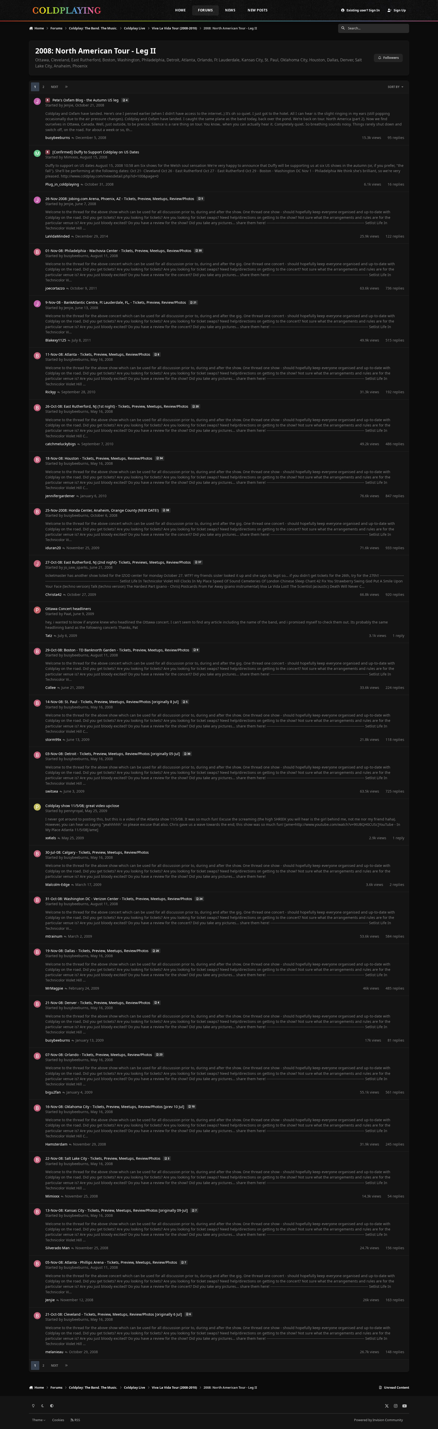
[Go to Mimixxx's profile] (37, 153)
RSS (77, 1420)
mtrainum (53, 936)
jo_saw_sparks (76, 567)
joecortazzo (55, 288)
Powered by (378, 1420)
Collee (50, 687)
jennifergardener (60, 495)
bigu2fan (53, 1092)
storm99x (53, 739)
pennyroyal (73, 810)
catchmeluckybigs (60, 443)
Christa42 (53, 594)
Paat (67, 613)
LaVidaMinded (57, 236)
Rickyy (50, 391)
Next (54, 87)
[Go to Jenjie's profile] (37, 101)
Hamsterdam (56, 1144)
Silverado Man (57, 1247)
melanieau (54, 1351)
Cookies (58, 1420)
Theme (37, 1420)
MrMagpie (54, 988)
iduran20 (53, 547)
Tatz (48, 635)
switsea (51, 791)
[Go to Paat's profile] (37, 610)
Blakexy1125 (55, 340)
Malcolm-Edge (57, 884)
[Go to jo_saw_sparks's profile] (37, 563)
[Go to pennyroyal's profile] (37, 807)
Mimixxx (71, 157)
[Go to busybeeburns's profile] (37, 252)
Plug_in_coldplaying (62, 184)
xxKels (50, 837)
